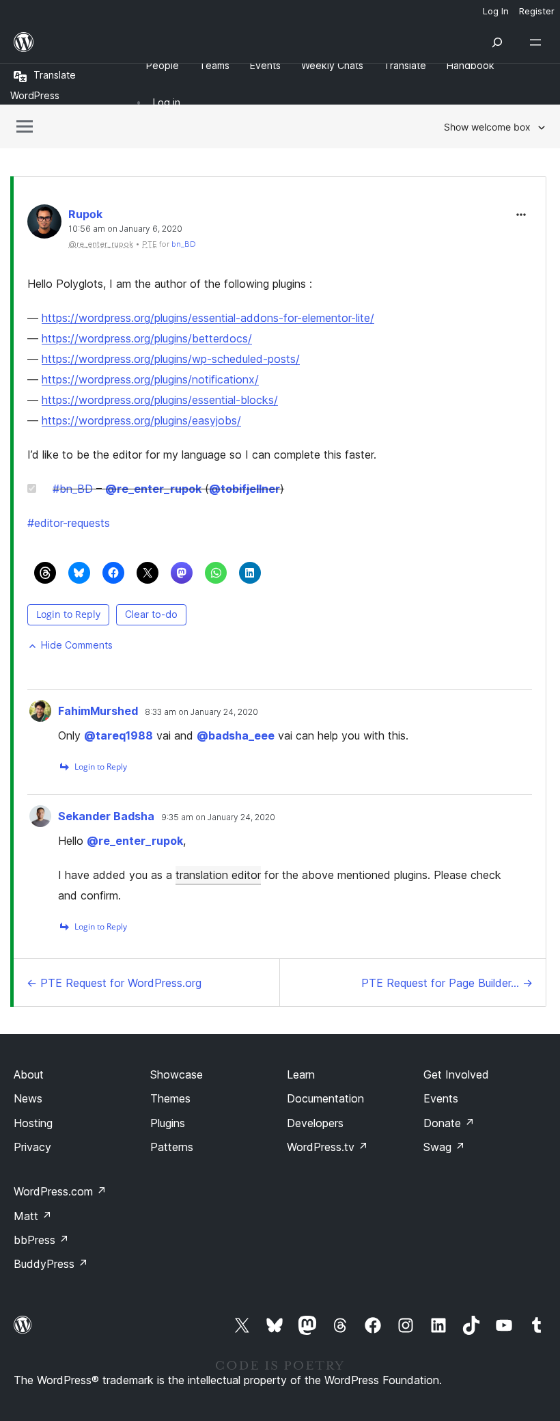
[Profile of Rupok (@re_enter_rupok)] (44, 224)
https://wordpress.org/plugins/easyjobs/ (141, 420)
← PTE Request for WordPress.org (114, 983)
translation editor (218, 875)
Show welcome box (487, 127)
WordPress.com (60, 1191)
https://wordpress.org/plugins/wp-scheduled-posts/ (171, 359)
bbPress (41, 1240)
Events (440, 1098)
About (29, 1074)
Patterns (171, 1147)
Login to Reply (68, 614)
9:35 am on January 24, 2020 (218, 817)
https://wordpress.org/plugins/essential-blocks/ (160, 400)
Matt (33, 1216)
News (28, 1098)
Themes (170, 1098)
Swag (444, 1147)
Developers (315, 1123)
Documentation (325, 1098)
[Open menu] (538, 42)
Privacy (32, 1147)
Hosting (33, 1123)
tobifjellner (244, 489)
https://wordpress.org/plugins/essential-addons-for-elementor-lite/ (208, 318)
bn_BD (183, 244)
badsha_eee (236, 735)
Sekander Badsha (106, 816)
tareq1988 (118, 735)
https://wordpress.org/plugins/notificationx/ (150, 379)
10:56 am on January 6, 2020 (125, 229)
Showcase (176, 1074)
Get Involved (456, 1074)
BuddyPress (51, 1264)
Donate (449, 1123)
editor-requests (68, 523)
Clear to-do (151, 614)
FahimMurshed (98, 711)
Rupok (85, 214)
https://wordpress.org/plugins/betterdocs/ (147, 338)
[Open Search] (497, 42)
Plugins (167, 1123)
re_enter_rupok (153, 489)
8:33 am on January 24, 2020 (201, 712)
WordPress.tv (327, 1147)
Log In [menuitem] (496, 10)
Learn (301, 1074)
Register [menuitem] (537, 10)
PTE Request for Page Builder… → (447, 983)
